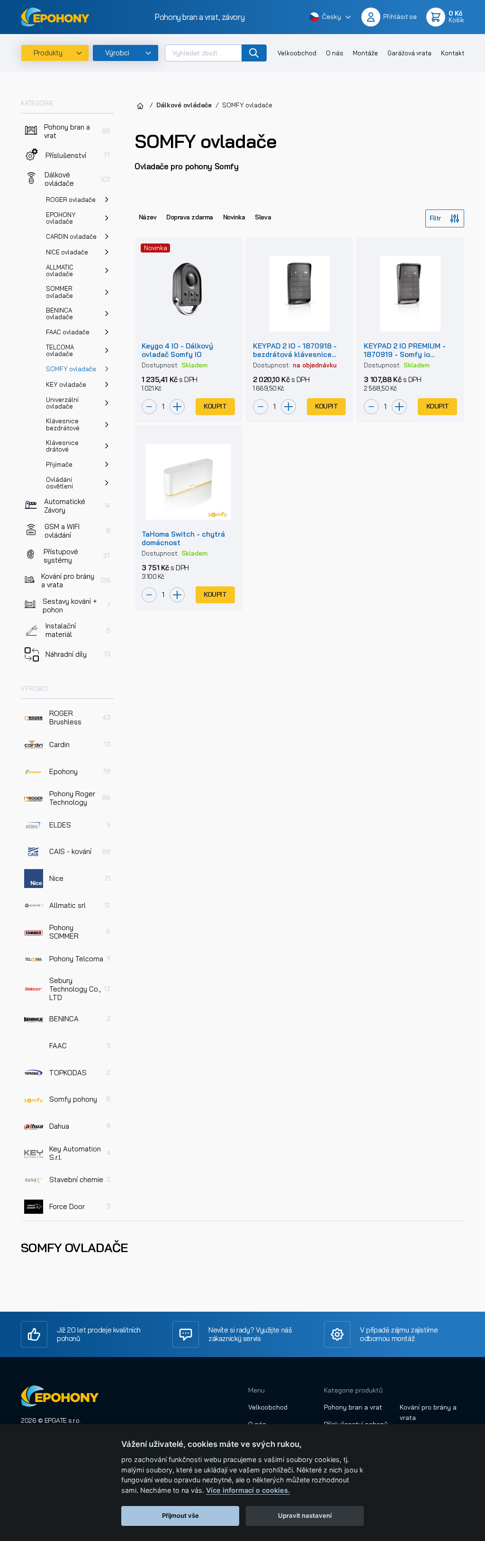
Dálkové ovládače (184, 105)
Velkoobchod (297, 53)
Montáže (365, 53)
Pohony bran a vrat (353, 1407)
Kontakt (452, 53)
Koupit (215, 406)
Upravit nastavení (305, 1515)
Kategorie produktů (353, 1390)
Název (148, 217)
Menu (256, 1390)
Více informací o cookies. (248, 1490)
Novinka (234, 217)
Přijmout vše (180, 1515)
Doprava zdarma (189, 217)
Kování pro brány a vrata (428, 1412)
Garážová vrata (409, 53)
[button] (330, 17)
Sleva (263, 217)
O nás (334, 53)
